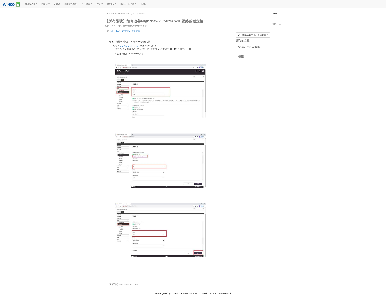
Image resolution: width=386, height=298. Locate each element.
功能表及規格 (71, 3)
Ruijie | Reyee (128, 4)
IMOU (143, 3)
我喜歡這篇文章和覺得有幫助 (254, 35)
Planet (45, 4)
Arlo (100, 4)
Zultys (57, 3)
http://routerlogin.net (130, 46)
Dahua (112, 4)
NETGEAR (31, 4)
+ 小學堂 (87, 4)
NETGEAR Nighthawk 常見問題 (125, 30)
